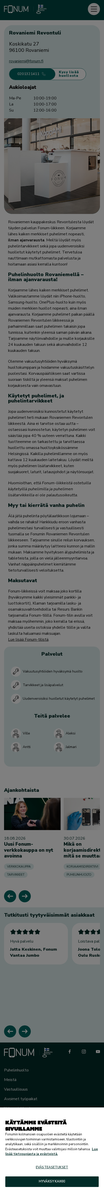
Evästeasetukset (52, 1167)
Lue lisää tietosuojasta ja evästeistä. (51, 1152)
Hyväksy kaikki (52, 1181)
